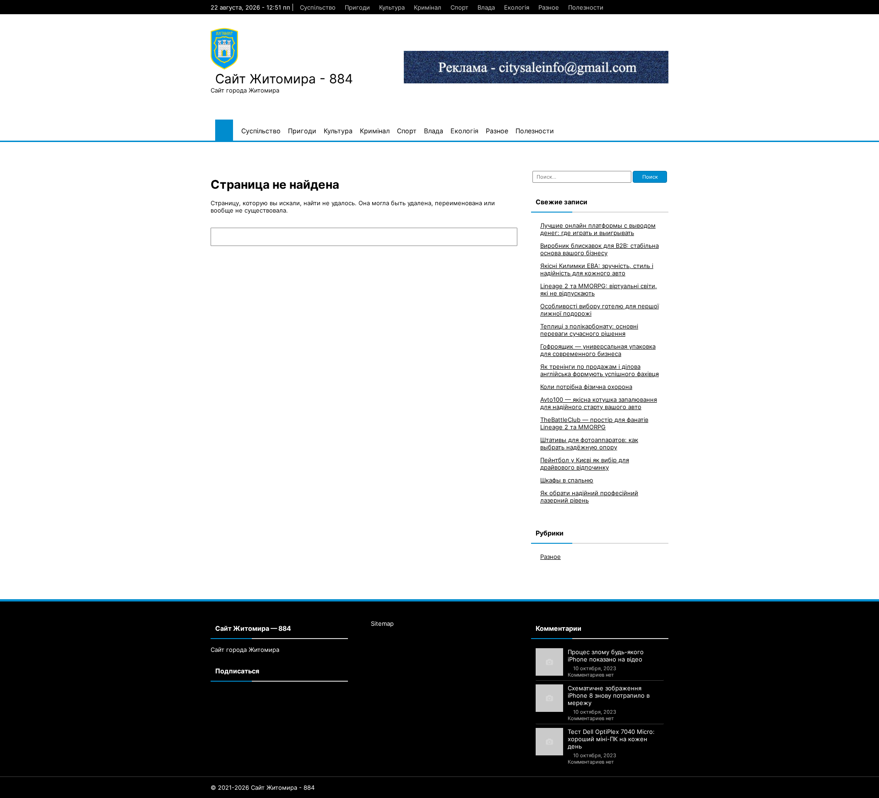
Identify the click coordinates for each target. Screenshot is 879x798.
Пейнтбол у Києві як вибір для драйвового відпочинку (584, 463)
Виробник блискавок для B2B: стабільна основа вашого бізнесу (599, 249)
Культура (392, 7)
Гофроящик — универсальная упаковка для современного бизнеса (598, 350)
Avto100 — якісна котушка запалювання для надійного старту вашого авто (598, 403)
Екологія (516, 7)
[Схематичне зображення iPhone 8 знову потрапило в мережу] (549, 698)
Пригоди (357, 7)
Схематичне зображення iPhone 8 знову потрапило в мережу (609, 695)
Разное (548, 7)
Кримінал (427, 7)
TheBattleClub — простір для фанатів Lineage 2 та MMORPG (594, 423)
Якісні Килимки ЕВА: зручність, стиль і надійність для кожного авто (596, 269)
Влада (486, 7)
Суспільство (318, 7)
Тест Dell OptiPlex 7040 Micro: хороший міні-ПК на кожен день (611, 739)
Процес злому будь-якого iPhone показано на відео (606, 655)
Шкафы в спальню (566, 480)
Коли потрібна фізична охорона (586, 386)
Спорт (459, 7)
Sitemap (382, 623)
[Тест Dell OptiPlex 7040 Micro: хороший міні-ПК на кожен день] (549, 741)
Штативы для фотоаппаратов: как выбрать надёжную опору (589, 443)
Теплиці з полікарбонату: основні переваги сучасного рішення (589, 329)
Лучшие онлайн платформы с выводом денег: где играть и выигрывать (598, 229)
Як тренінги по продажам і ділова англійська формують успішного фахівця (599, 370)
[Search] (505, 237)
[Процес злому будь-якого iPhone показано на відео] (549, 662)
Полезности (585, 7)
